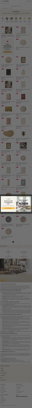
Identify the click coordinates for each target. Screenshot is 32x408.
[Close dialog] (30, 197)
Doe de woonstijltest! (8, 208)
